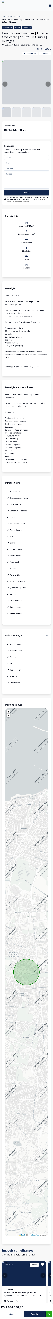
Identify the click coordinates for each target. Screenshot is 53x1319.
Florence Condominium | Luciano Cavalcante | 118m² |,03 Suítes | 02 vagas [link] (25, 20)
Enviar (26, 192)
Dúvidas (12, 1314)
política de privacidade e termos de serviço (26, 200)
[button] (4, 84)
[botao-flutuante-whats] (49, 1314)
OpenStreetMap (33, 1235)
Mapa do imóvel (13, 704)
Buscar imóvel (15, 16)
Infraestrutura (12, 482)
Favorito (46, 53)
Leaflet (23, 1235)
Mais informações (14, 635)
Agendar (34, 1314)
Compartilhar (31, 53)
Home (4, 16)
